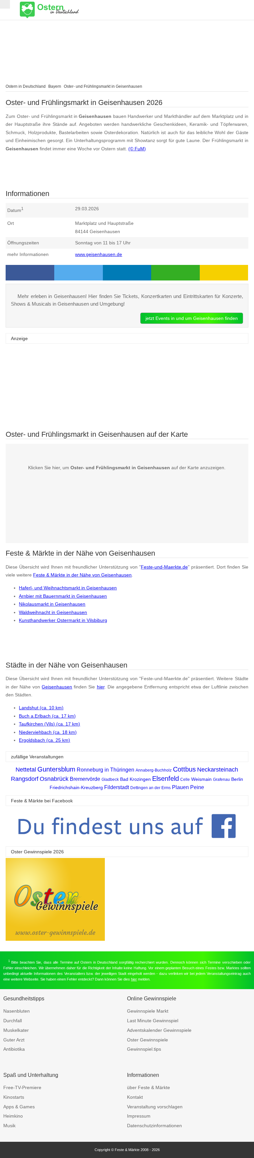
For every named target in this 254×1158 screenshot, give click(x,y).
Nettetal (26, 769)
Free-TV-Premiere (22, 1087)
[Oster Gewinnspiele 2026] (55, 939)
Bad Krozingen (135, 779)
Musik (9, 1125)
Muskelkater (16, 1030)
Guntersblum (56, 769)
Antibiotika (14, 1049)
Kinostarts (13, 1097)
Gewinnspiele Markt (147, 1011)
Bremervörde (85, 779)
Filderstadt (116, 787)
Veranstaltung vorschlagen (155, 1106)
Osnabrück (54, 779)
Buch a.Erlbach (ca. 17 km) (47, 716)
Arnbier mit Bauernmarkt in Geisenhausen (63, 596)
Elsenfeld (165, 778)
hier (101, 686)
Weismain (201, 779)
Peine (197, 787)
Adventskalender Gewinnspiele (159, 1030)
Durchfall (12, 1020)
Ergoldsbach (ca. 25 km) (44, 740)
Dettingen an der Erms (150, 787)
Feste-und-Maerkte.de (164, 567)
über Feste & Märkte (148, 1087)
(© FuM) (137, 148)
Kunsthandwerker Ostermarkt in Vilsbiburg (63, 620)
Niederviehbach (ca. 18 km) (48, 732)
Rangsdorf (24, 779)
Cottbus (184, 769)
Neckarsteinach (217, 769)
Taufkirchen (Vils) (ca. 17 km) (49, 724)
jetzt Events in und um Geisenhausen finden (192, 318)
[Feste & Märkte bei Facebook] (127, 843)
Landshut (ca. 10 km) (41, 707)
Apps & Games (19, 1106)
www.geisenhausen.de (98, 254)
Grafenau (221, 779)
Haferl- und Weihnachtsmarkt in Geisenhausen (68, 587)
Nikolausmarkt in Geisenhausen (52, 604)
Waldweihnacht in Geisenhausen (53, 612)
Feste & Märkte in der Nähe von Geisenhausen (82, 575)
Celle (185, 779)
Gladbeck (110, 779)
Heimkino (13, 1116)
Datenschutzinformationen (154, 1125)
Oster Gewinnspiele (147, 1039)
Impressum (138, 1116)
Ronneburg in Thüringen (105, 770)
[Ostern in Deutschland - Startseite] (66, 10)
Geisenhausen (57, 686)
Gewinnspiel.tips (144, 1049)
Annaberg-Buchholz (154, 770)
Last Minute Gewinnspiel (152, 1020)
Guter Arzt (13, 1039)
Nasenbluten (16, 1011)
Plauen (180, 787)
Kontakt (135, 1097)
